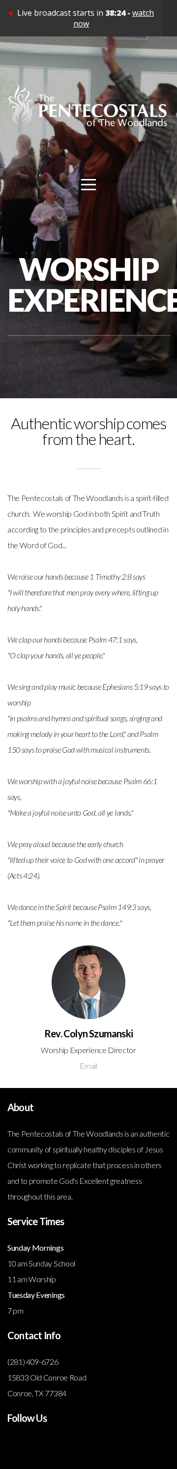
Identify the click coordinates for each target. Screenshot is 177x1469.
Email (88, 1065)
